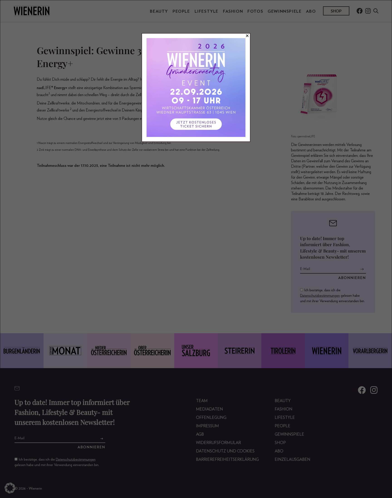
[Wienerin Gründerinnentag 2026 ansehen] (196, 87)
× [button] (247, 36)
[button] (10, 488)
